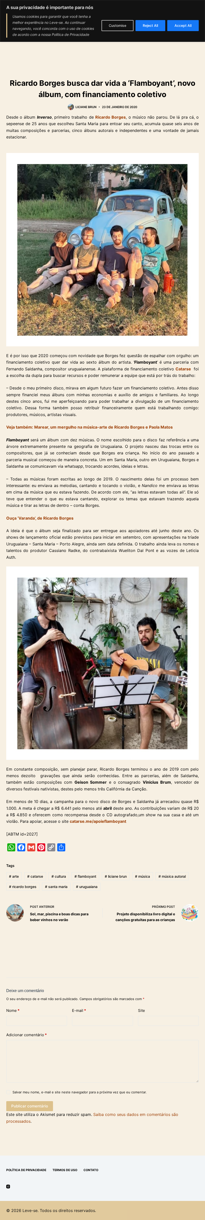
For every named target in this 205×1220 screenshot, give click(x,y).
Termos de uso (64, 1170)
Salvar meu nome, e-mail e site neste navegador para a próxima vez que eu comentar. (79, 1092)
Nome (13, 1010)
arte (14, 876)
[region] (102, 21)
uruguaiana (87, 886)
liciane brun (116, 876)
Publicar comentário (29, 1106)
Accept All (183, 25)
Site (141, 1010)
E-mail (79, 1010)
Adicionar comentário (26, 1034)
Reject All (150, 25)
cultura (59, 876)
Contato (91, 1170)
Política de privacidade (26, 1170)
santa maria (56, 886)
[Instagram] (8, 1186)
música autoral (172, 876)
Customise (117, 25)
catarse (35, 876)
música (142, 876)
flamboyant (85, 876)
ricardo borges (22, 886)
